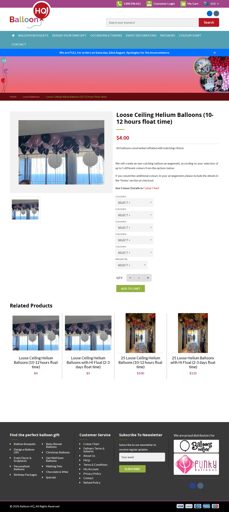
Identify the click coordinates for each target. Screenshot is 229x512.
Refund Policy (91, 482)
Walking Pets (54, 466)
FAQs (86, 460)
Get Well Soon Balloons (55, 459)
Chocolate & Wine (57, 471)
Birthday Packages (25, 474)
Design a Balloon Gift (24, 451)
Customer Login (164, 3)
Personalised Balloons (22, 467)
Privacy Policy (92, 473)
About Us (89, 455)
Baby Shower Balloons (54, 445)
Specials (51, 477)
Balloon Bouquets (33, 35)
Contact (19, 44)
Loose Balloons (31, 96)
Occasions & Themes (106, 35)
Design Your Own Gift (69, 35)
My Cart (194, 3)
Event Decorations (141, 35)
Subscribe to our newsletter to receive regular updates (137, 447)
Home (13, 35)
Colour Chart (190, 35)
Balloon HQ (27, 506)
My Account (91, 469)
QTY (119, 277)
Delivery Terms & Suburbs (93, 450)
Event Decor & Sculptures (22, 459)
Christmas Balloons (58, 452)
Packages (167, 35)
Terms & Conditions (95, 464)
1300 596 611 (132, 3)
